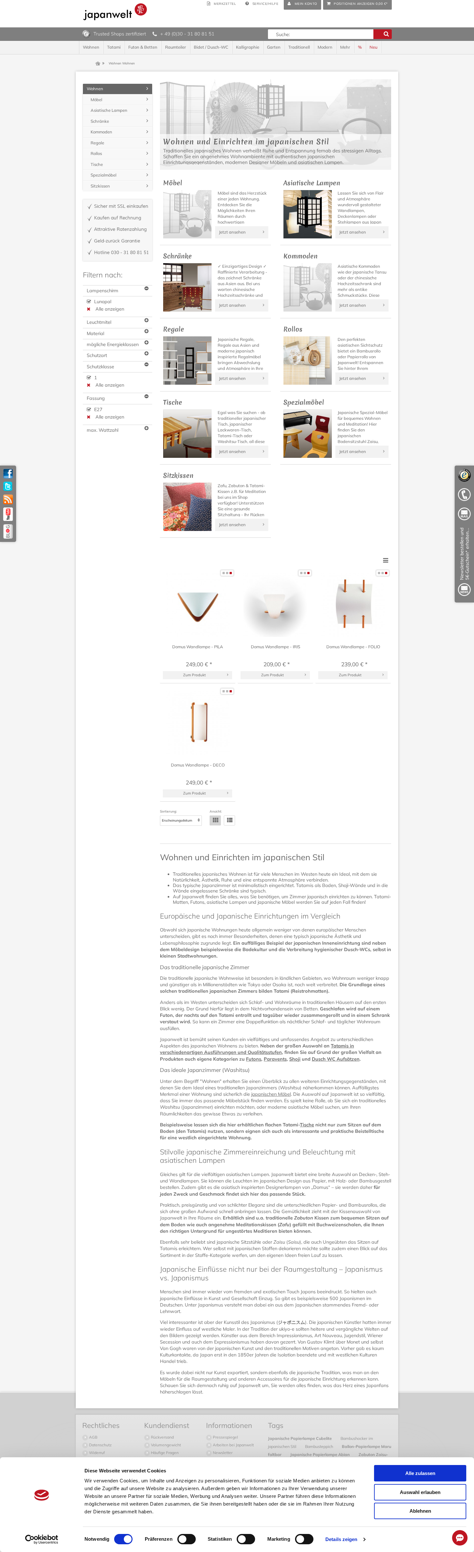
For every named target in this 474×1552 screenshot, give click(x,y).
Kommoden (101, 131)
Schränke (100, 121)
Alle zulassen (420, 1473)
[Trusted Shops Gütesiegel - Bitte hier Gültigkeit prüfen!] (86, 33)
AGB (92, 1437)
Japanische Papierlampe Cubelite (300, 1438)
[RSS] (8, 499)
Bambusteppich (319, 1446)
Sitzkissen (100, 185)
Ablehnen (420, 1511)
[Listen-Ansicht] (229, 820)
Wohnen (95, 88)
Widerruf (96, 1452)
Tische (97, 164)
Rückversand (162, 1437)
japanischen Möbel (271, 1094)
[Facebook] (8, 473)
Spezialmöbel (103, 175)
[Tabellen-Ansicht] (215, 820)
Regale (97, 142)
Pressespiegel (225, 1437)
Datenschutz (100, 1444)
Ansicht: (216, 812)
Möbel (96, 99)
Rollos (96, 153)
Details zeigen (341, 1539)
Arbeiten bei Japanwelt (233, 1444)
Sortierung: (168, 812)
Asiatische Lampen (109, 110)
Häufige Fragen (164, 1452)
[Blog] (8, 531)
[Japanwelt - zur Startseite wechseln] (115, 11)
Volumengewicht (165, 1444)
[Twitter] (8, 486)
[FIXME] (464, 563)
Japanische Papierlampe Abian (320, 1454)
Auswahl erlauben (420, 1492)
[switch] (186, 1539)
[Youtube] (8, 514)
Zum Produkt (194, 674)
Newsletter (222, 1452)
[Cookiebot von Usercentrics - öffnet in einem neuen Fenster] (42, 1539)
